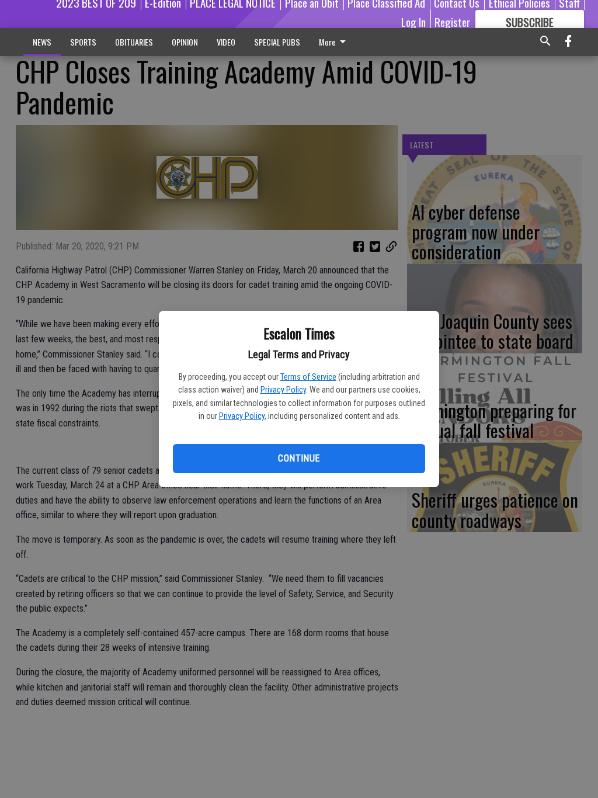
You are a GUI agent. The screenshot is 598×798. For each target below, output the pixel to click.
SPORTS (83, 42)
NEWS (42, 42)
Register (452, 21)
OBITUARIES (134, 42)
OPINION (185, 42)
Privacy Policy (283, 389)
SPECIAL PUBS (277, 42)
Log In (413, 21)
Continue (298, 458)
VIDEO (226, 42)
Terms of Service (308, 376)
